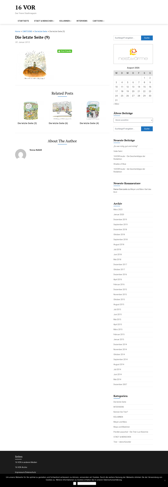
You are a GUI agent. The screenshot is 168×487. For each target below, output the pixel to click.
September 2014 (121, 359)
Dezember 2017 (120, 264)
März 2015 (118, 329)
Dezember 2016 (120, 274)
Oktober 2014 (119, 354)
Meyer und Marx (120, 422)
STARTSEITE (23, 21)
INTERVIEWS (82, 21)
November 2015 (120, 294)
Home (17, 31)
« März (116, 104)
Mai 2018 (117, 259)
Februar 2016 (119, 284)
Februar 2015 (119, 334)
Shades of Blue (120, 164)
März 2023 (118, 209)
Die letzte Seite (41, 31)
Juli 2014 (117, 369)
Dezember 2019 (120, 219)
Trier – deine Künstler (122, 442)
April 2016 (118, 279)
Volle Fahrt (118, 151)
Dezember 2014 (120, 344)
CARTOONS (98, 21)
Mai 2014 (117, 379)
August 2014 (119, 364)
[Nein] (164, 480)
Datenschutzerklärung (87, 483)
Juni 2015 (118, 314)
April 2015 (118, 324)
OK (75, 483)
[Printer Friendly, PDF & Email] (64, 51)
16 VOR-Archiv (21, 467)
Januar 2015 (119, 339)
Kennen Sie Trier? (121, 412)
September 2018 (121, 239)
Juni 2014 (118, 374)
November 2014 (120, 349)
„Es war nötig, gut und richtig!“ (126, 146)
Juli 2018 (117, 249)
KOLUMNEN (64, 21)
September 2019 (121, 224)
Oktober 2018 (119, 234)
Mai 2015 (117, 319)
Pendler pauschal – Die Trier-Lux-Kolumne (131, 432)
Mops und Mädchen (122, 427)
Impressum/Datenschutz (25, 472)
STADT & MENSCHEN (43, 21)
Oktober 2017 (119, 269)
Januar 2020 (119, 214)
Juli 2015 (117, 309)
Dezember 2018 (120, 229)
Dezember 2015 (120, 289)
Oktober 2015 (119, 299)
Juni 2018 (118, 254)
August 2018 (119, 244)
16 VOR (25, 7)
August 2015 (119, 304)
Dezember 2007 (120, 384)
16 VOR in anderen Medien (26, 462)
